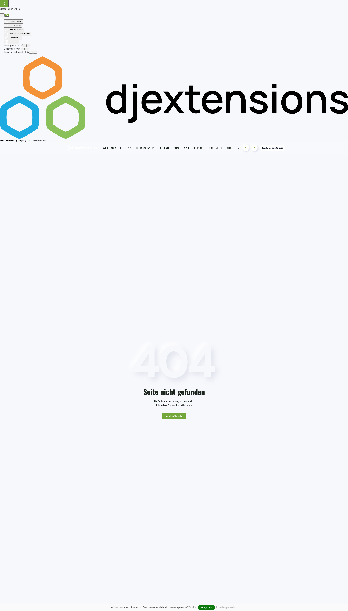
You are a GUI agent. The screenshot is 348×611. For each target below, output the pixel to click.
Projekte (164, 148)
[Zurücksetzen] (2, 15)
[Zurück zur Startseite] (82, 148)
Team (128, 148)
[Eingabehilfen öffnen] (4, 3)
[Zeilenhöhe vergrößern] (27, 49)
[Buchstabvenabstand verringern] (31, 52)
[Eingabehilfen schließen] (7, 15)
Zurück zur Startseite (174, 415)
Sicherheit (215, 148)
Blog (229, 148)
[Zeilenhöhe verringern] (23, 49)
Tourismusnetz (145, 148)
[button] (238, 148)
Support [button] (199, 148)
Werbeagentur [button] (112, 148)
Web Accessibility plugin (12, 140)
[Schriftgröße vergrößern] (28, 45)
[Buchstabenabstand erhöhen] (35, 52)
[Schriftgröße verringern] (24, 45)
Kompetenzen (182, 148)
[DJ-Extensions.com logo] (174, 97)
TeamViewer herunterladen (272, 147)
